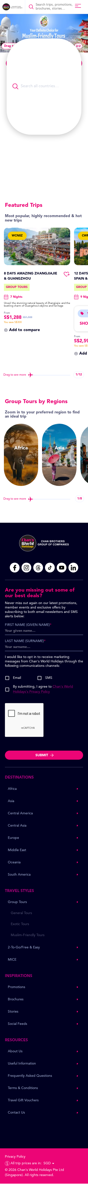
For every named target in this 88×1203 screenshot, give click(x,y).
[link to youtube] (44, 33)
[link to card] (37, 246)
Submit (41, 755)
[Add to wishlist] (66, 274)
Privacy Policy (15, 1156)
